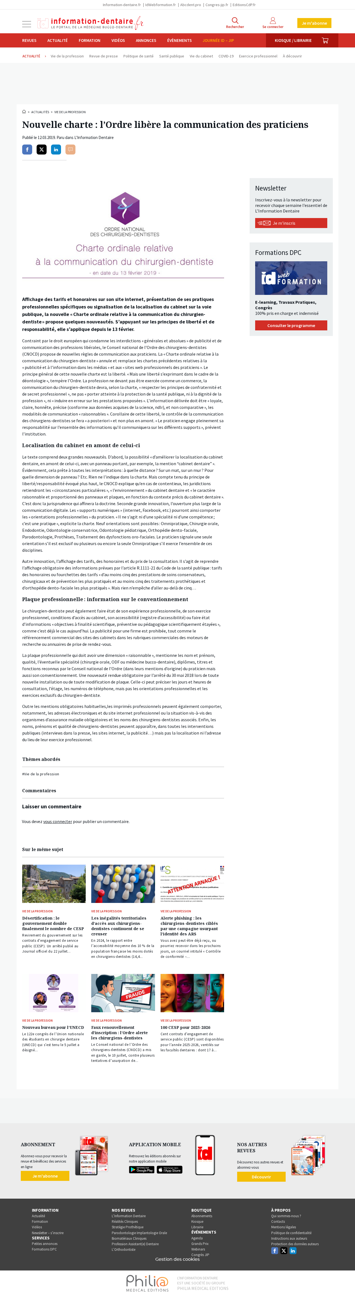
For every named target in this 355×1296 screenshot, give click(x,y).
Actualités (40, 112)
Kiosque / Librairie (293, 40)
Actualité (57, 40)
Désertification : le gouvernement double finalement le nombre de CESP (53, 923)
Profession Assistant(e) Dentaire (135, 1244)
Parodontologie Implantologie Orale (139, 1233)
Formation (89, 40)
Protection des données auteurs (295, 1244)
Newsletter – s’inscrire (48, 1233)
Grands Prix (200, 1243)
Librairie (197, 1227)
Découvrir (261, 1176)
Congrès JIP (200, 1254)
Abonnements (201, 1216)
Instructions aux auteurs (289, 1238)
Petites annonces (44, 1243)
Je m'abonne (314, 23)
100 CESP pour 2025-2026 (185, 1027)
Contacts (278, 1221)
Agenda (197, 1238)
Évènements (179, 40)
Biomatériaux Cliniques (129, 1238)
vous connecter (57, 821)
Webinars (198, 1249)
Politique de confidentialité (291, 1233)
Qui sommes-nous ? (286, 1216)
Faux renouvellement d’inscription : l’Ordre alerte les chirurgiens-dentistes (119, 1033)
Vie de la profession (70, 112)
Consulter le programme (291, 325)
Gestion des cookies (177, 1259)
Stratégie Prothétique (127, 1227)
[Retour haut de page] (345, 1281)
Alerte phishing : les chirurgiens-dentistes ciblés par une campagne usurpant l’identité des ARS (189, 925)
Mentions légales (283, 1227)
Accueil (24, 111)
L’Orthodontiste (123, 1249)
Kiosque (197, 1221)
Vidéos (118, 40)
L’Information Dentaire (129, 1216)
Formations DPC (44, 1249)
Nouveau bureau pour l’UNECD (53, 1027)
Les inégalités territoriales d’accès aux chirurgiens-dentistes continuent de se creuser (118, 925)
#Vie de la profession (40, 773)
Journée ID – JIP (218, 40)
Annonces (146, 40)
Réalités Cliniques (125, 1221)
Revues (29, 40)
